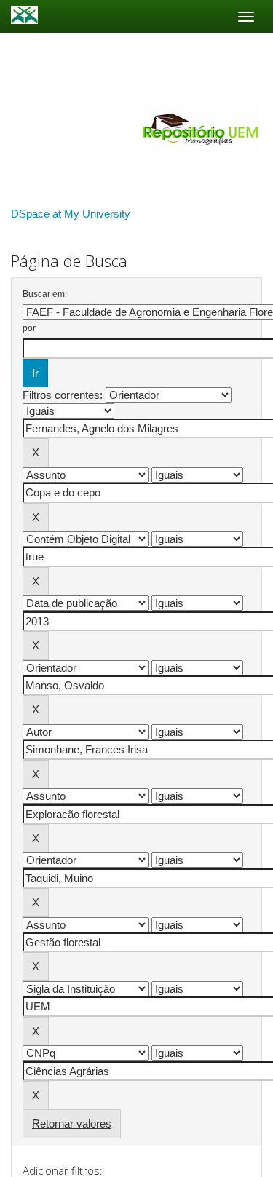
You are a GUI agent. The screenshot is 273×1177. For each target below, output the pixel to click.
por (29, 328)
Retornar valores (71, 1123)
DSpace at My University (70, 213)
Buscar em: (45, 294)
